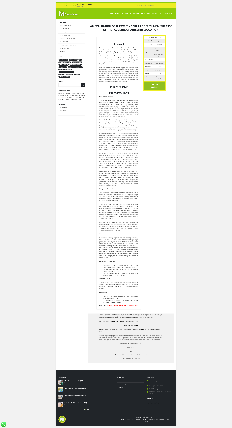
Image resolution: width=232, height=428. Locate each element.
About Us (128, 13)
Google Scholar (77, 62)
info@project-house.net (158, 389)
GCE (63, 32)
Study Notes (63, 48)
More (80, 99)
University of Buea (64, 76)
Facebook (148, 402)
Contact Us (168, 13)
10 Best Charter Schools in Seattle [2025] (73, 381)
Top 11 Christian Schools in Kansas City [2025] (75, 388)
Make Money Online (75, 64)
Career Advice (63, 35)
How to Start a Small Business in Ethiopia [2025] (75, 403)
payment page (148, 317)
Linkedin (158, 402)
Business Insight (64, 25)
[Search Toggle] (173, 3)
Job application (63, 64)
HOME (111, 13)
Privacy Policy (63, 110)
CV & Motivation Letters (66, 38)
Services (154, 13)
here (100, 332)
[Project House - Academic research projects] (68, 13)
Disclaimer (62, 114)
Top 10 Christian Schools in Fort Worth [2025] (75, 395)
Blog (161, 13)
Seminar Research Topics (67, 45)
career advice (73, 60)
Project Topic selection (75, 67)
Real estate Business (65, 69)
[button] (84, 410)
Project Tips (63, 41)
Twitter (151, 402)
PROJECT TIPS (119, 13)
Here (62, 99)
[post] (60, 382)
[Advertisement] (71, 145)
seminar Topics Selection (66, 72)
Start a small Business (65, 74)
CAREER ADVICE (145, 13)
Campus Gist (63, 28)
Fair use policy (64, 107)
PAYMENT (136, 13)
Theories (76, 74)
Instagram (155, 402)
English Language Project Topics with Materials (122, 305)
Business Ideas (63, 60)
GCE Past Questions (64, 62)
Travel (61, 51)
